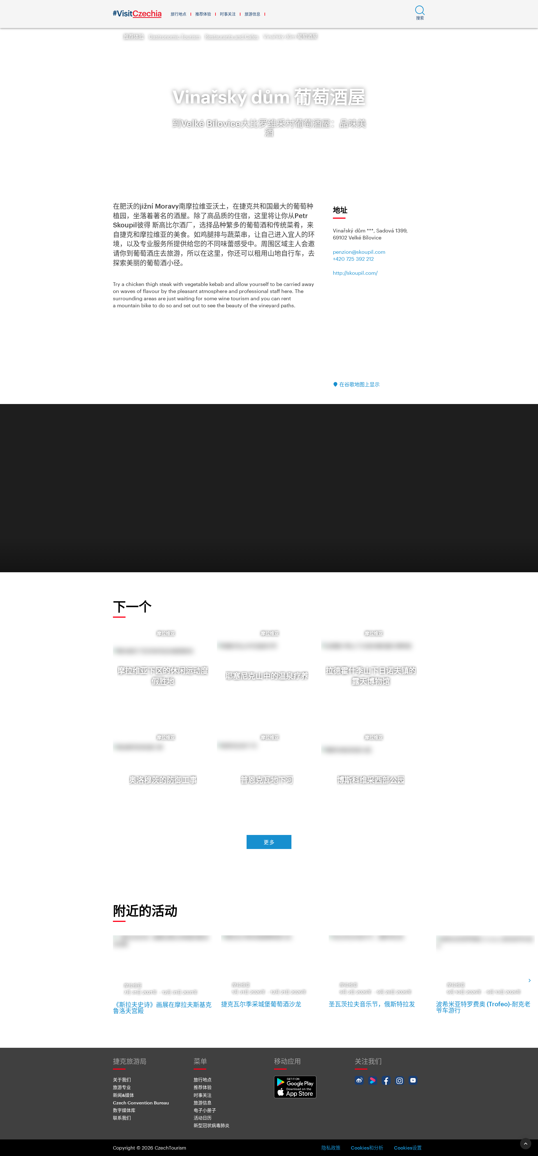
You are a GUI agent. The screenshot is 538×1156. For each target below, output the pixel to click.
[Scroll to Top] (525, 1143)
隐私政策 (330, 1147)
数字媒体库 (124, 1110)
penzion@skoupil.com (359, 252)
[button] (420, 14)
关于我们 (122, 1079)
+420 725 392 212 (353, 259)
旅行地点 (178, 13)
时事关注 (228, 13)
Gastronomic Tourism (174, 36)
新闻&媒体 (123, 1095)
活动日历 (203, 1117)
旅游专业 (122, 1087)
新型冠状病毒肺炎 (211, 1125)
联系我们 (122, 1117)
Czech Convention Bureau (141, 1102)
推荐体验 (203, 13)
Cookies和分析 (367, 1147)
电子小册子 (205, 1110)
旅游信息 (252, 13)
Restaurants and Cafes (231, 36)
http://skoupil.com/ (355, 273)
